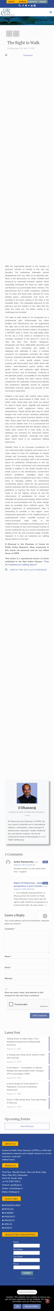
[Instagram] (34, 5)
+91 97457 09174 (12, 1181)
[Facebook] (23, 5)
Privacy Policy (31, 1306)
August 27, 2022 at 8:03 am (24, 889)
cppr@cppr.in (16, 1185)
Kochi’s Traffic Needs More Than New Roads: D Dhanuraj (27, 1101)
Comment (10, 929)
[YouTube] (28, 5)
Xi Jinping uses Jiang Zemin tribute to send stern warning (25, 1056)
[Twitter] (26, 5)
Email (8, 967)
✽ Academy (8, 1213)
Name (8, 956)
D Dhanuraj (12, 48)
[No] (50, 1298)
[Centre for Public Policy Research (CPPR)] (27, 12)
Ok (17, 1306)
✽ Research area (11, 1205)
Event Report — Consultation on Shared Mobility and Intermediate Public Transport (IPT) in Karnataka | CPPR (25, 1071)
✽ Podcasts (8, 1216)
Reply (45, 862)
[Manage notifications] (47, 1301)
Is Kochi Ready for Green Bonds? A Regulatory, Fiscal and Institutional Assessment (22, 1087)
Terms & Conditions (27, 1292)
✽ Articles (8, 1209)
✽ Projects (8, 1220)
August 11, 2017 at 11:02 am (24, 865)
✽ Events (7, 1228)
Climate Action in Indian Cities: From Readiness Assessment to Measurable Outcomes (23, 1042)
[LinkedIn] (31, 5)
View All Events (27, 1126)
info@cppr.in (14, 1192)
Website (8, 978)
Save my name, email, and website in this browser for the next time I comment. (24, 994)
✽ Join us (7, 1224)
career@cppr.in (16, 1188)
